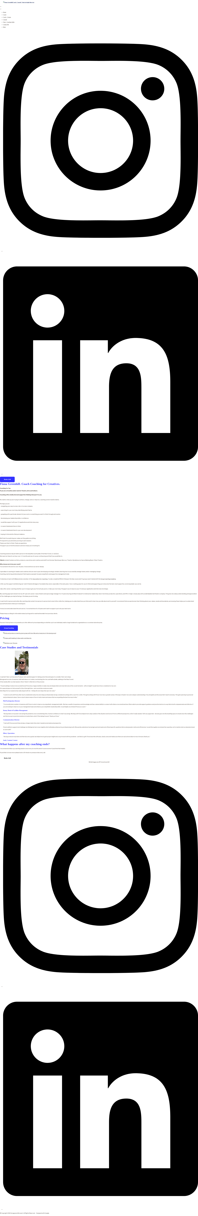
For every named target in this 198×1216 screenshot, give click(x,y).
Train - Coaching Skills (8, 22)
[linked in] (100, 1209)
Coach (4, 14)
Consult (5, 19)
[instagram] (100, 986)
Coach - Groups (7, 17)
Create (47, 1213)
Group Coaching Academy (108, 579)
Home (4, 12)
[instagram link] (100, 251)
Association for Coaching (40, 579)
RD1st (16, 579)
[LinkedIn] (100, 474)
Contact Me (6, 24)
